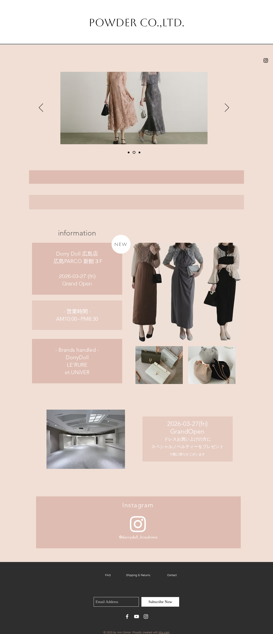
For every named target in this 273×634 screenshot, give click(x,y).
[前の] (41, 107)
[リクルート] (128, 152)
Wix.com (164, 632)
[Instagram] (138, 523)
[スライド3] (139, 152)
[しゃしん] (133, 152)
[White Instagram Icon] (146, 616)
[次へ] (227, 107)
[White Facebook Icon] (127, 616)
